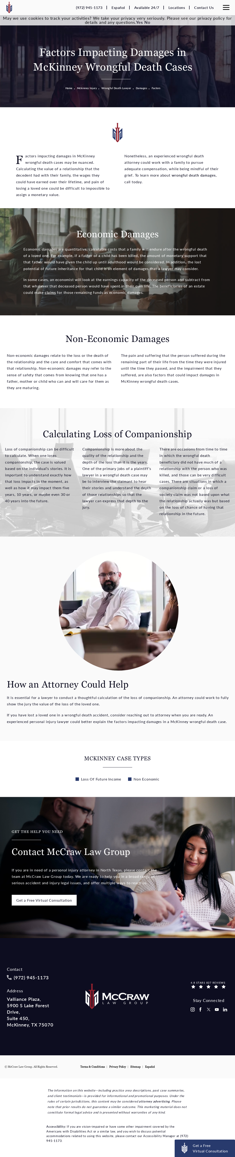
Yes (139, 22)
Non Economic (146, 779)
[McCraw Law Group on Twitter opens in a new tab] (208, 1009)
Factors (156, 88)
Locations (176, 7)
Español (118, 7)
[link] (89, 7)
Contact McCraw (71, 843)
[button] (226, 7)
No (147, 22)
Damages (141, 88)
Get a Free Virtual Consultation (44, 900)
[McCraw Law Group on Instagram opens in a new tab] (192, 1009)
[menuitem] (192, 1009)
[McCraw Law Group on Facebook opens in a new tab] (200, 1009)
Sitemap (135, 1067)
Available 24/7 (146, 7)
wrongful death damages (194, 175)
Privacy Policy (117, 1067)
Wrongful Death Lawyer (116, 88)
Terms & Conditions (92, 1067)
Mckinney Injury (87, 88)
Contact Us (204, 7)
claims (50, 292)
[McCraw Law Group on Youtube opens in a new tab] (216, 1009)
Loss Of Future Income (101, 779)
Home (69, 88)
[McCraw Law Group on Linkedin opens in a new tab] (225, 1009)
